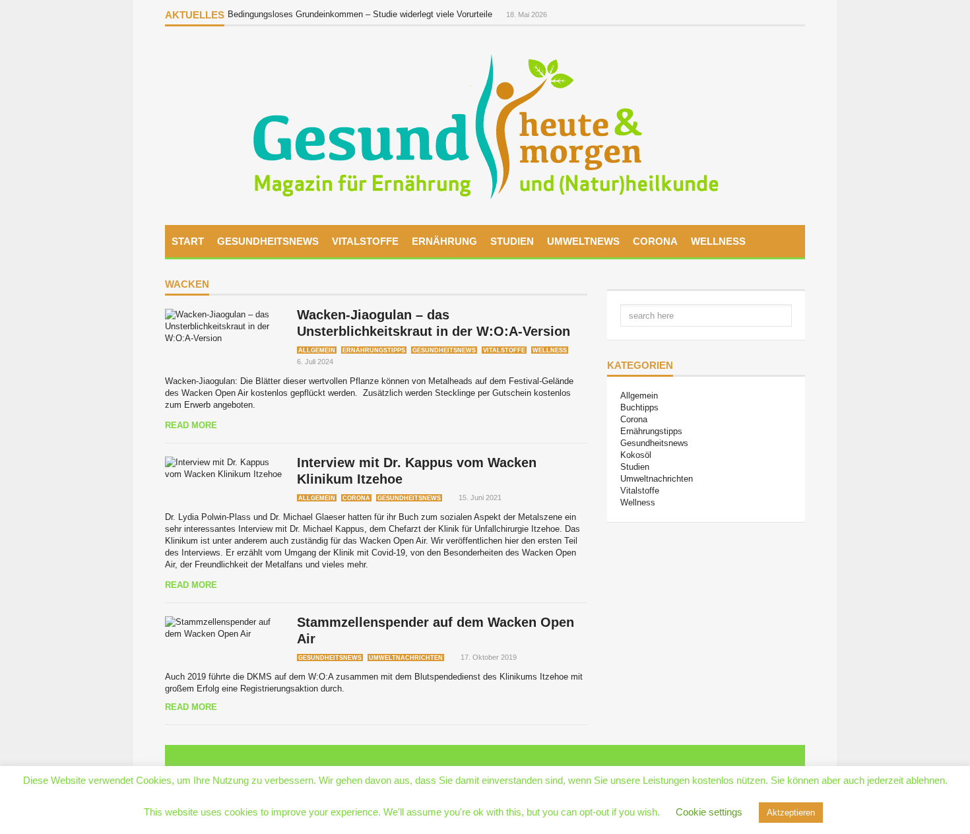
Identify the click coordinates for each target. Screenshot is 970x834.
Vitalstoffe (365, 241)
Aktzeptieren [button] (791, 813)
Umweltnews (583, 241)
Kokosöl (635, 455)
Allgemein (316, 350)
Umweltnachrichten (406, 658)
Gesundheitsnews (268, 241)
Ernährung (444, 241)
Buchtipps (639, 407)
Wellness (718, 241)
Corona (655, 241)
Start (188, 241)
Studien (512, 241)
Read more (191, 425)
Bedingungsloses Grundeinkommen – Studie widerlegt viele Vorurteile (361, 14)
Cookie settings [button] (709, 812)
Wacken (187, 284)
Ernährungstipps (373, 350)
